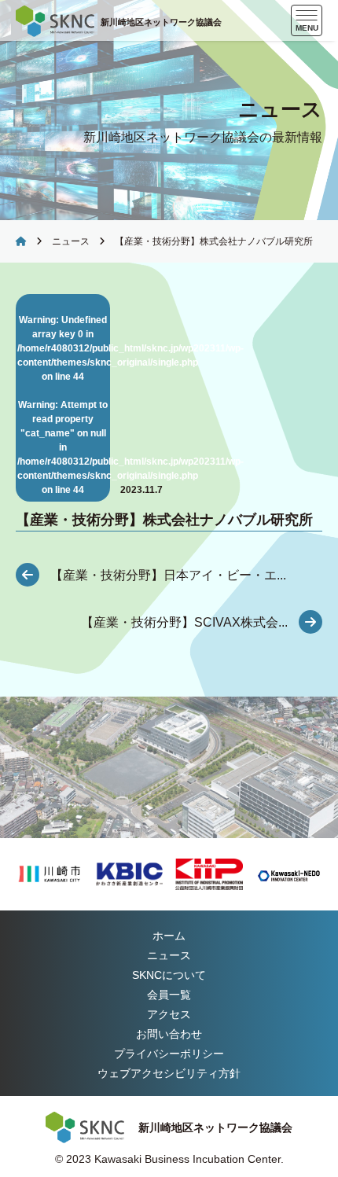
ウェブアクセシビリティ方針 (169, 1073)
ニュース (71, 241)
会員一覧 (169, 994)
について (169, 975)
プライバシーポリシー (169, 1053)
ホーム (169, 935)
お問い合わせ (169, 1034)
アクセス (169, 1014)
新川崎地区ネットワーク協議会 (161, 22)
